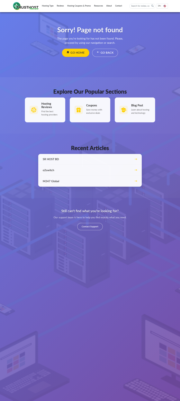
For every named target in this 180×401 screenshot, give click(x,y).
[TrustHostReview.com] (26, 6)
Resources (98, 6)
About (109, 6)
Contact (118, 6)
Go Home (77, 52)
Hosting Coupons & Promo (79, 6)
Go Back (107, 52)
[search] (152, 5)
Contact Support (90, 226)
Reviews (60, 6)
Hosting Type (47, 6)
